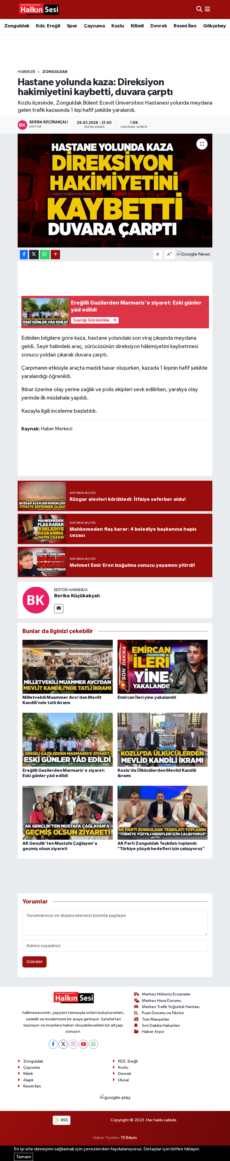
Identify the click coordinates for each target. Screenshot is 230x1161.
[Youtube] (83, 1044)
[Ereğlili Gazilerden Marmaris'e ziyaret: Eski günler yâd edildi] (67, 739)
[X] (63, 1044)
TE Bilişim (129, 1138)
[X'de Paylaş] (34, 254)
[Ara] (199, 9)
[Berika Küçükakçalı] (35, 600)
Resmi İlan (185, 26)
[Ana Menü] (207, 9)
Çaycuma (94, 26)
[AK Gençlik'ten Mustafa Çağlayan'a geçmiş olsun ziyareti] (67, 812)
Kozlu (117, 26)
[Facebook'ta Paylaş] (24, 254)
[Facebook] (53, 1044)
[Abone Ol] (193, 254)
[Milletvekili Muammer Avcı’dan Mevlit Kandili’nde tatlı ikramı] (67, 666)
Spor (72, 26)
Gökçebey (214, 26)
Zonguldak (16, 26)
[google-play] (115, 1097)
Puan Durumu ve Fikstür (163, 1013)
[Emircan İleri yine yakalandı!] (163, 666)
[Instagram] (73, 1044)
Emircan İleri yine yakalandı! (147, 697)
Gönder (34, 961)
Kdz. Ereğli (48, 26)
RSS (64, 1120)
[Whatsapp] (93, 1044)
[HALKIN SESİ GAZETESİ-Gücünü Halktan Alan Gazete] (39, 9)
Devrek (158, 26)
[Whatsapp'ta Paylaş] (45, 254)
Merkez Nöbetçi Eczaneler (166, 994)
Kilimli (137, 26)
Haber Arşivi (153, 1032)
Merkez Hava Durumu (161, 1001)
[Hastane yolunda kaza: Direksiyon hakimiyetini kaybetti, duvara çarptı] (115, 190)
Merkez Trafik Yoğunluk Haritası (170, 1007)
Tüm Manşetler (155, 1019)
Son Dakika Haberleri (161, 1025)
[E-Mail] (58, 608)
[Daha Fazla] (55, 254)
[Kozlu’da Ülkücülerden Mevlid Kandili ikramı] (163, 739)
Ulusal (123, 1080)
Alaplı (28, 1080)
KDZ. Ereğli (128, 1061)
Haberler (26, 72)
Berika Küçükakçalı (77, 595)
